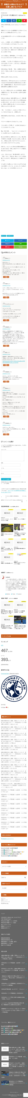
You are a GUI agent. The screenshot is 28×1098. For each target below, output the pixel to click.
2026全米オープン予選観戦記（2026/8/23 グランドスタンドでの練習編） (13, 984)
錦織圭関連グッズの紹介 (7, 943)
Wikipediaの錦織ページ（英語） (9, 922)
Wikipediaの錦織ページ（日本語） (9, 920)
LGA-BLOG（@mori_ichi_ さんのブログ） (11, 917)
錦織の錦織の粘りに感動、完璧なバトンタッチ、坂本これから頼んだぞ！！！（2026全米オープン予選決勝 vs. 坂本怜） (13, 722)
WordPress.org (4, 903)
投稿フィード (4, 900)
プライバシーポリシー (14, 1092)
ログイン (3, 898)
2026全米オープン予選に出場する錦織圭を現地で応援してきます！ (13, 998)
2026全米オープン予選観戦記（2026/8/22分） (12, 993)
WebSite (8, 594)
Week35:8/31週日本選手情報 (8, 848)
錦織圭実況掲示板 (5, 938)
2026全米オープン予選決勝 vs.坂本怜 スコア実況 (14, 790)
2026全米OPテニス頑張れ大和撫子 (11, 852)
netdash (8, 577)
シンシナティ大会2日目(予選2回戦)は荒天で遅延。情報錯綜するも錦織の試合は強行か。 (12, 1003)
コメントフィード (5, 901)
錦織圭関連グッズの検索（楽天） (9, 941)
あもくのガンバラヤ (6, 924)
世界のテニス (10, 235)
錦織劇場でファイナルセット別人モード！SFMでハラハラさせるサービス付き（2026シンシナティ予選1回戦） (13, 1010)
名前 (2, 462)
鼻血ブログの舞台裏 (6, 945)
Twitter (14, 594)
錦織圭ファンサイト (6, 926)
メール (2, 468)
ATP (2, 645)
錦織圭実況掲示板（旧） (7, 939)
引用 (4, 277)
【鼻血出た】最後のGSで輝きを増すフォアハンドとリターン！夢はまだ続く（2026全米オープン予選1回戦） (13, 977)
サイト (2, 473)
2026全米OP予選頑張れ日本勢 (9, 854)
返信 (8, 277)
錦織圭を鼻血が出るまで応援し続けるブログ (14, 5)
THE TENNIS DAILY (6, 919)
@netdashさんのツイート (7, 838)
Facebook (19, 594)
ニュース (4, 235)
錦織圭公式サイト (5, 928)
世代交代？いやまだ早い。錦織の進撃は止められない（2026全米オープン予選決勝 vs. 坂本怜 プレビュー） (13, 785)
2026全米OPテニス (6, 850)
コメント (3, 449)
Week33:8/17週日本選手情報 (8, 856)
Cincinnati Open (5, 673)
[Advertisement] (14, 185)
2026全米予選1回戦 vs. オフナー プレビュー (13, 989)
